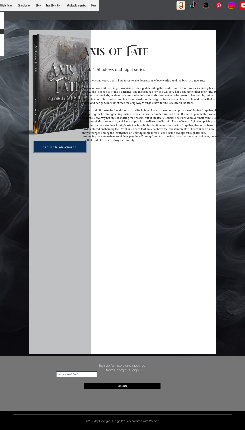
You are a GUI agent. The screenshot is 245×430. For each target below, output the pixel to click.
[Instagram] (231, 5)
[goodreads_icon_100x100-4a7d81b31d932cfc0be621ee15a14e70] (180, 5)
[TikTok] (193, 5)
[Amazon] (206, 5)
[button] (24, 5)
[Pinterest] (218, 5)
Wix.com (154, 421)
